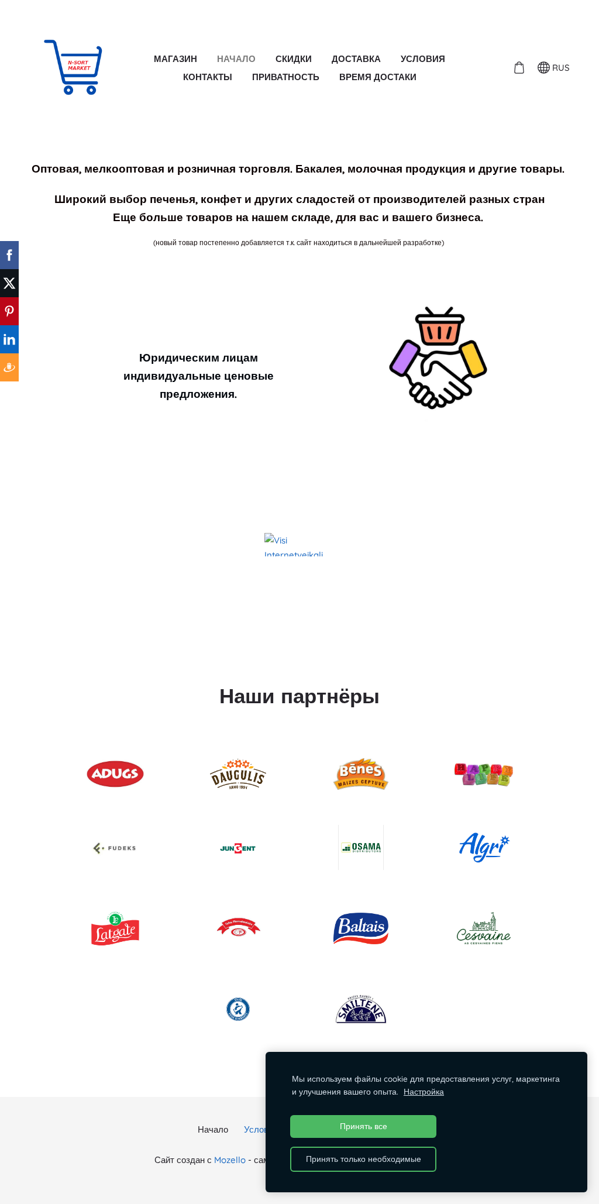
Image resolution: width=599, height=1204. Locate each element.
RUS (560, 67)
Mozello (230, 1159)
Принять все (363, 1126)
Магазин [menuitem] (175, 58)
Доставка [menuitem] (356, 58)
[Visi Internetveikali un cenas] (299, 544)
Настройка (424, 1091)
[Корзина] (519, 68)
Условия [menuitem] (423, 58)
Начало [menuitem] (236, 58)
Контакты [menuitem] (207, 76)
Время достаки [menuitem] (377, 76)
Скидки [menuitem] (294, 58)
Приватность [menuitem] (285, 76)
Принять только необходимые (363, 1159)
